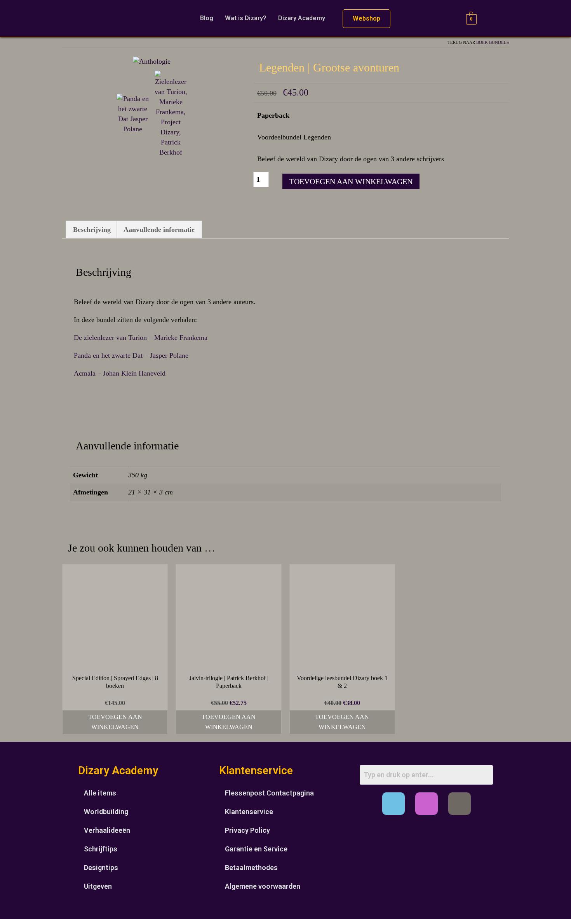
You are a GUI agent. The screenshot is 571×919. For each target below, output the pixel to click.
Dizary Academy (301, 18)
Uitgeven (98, 886)
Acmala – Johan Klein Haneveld (119, 373)
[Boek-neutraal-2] (170, 113)
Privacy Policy (247, 830)
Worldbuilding (106, 812)
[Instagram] (426, 803)
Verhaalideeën (107, 830)
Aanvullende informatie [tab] (159, 229)
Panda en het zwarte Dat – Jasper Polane (131, 355)
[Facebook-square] (393, 803)
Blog (206, 18)
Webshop (366, 18)
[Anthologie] (152, 60)
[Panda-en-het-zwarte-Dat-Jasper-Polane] (132, 113)
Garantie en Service (256, 849)
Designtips (101, 867)
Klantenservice (249, 812)
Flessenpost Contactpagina (269, 793)
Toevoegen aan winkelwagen (351, 181)
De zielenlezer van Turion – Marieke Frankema (140, 337)
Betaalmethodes (251, 867)
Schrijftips (100, 849)
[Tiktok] (459, 803)
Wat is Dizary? (245, 18)
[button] (303, 18)
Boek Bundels (492, 42)
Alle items (100, 793)
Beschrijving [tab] (92, 229)
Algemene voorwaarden (262, 886)
